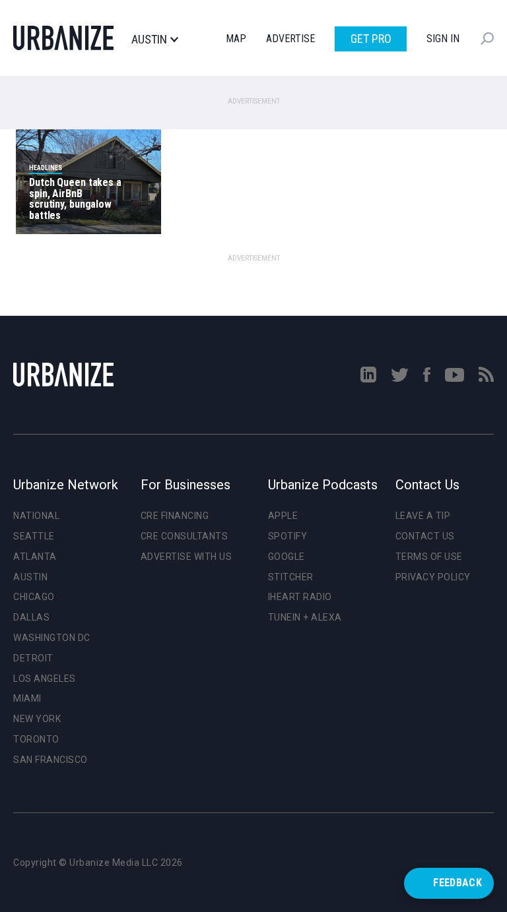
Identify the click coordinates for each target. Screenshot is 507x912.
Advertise (290, 38)
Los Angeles (44, 678)
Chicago (34, 597)
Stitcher (291, 577)
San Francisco (50, 759)
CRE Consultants (184, 536)
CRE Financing (175, 515)
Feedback (457, 882)
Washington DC (51, 637)
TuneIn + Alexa (305, 617)
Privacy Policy (433, 577)
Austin (149, 40)
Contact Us (425, 536)
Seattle (34, 536)
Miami (27, 698)
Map (236, 38)
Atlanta (35, 556)
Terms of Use (429, 556)
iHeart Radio (300, 597)
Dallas (31, 617)
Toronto (36, 739)
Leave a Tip (423, 515)
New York (37, 719)
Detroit (33, 658)
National (36, 515)
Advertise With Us (186, 556)
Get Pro (371, 39)
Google (286, 556)
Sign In (442, 38)
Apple (283, 515)
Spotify (288, 536)
